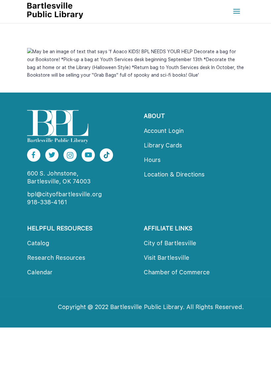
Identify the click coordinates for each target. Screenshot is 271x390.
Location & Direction (174, 174)
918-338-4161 (47, 202)
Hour (152, 159)
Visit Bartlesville (166, 257)
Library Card (163, 145)
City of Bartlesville (170, 243)
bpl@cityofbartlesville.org (64, 194)
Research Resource (56, 257)
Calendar (40, 272)
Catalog (38, 243)
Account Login (164, 130)
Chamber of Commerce (177, 272)
